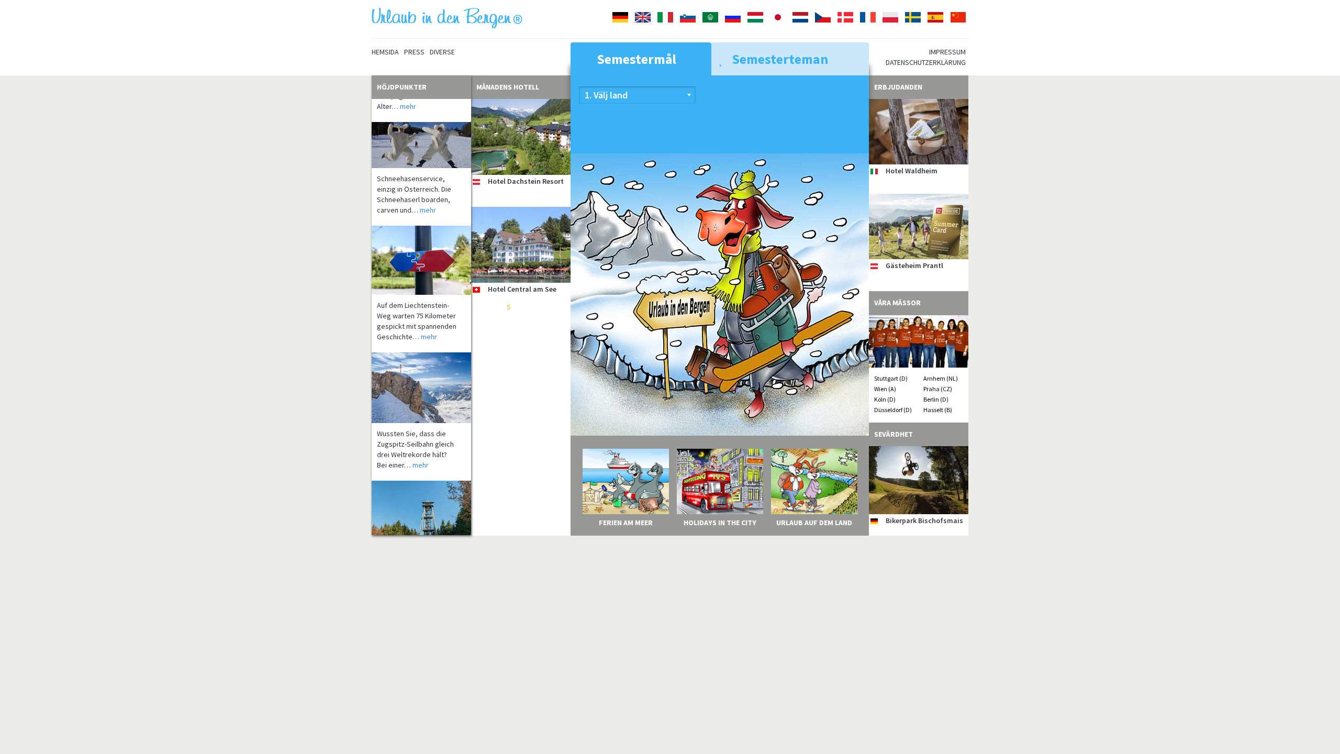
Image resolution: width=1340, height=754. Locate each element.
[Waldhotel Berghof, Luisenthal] (521, 460)
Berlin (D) (935, 399)
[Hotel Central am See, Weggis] (521, 245)
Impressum (947, 52)
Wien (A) (885, 389)
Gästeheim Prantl (914, 265)
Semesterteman (778, 59)
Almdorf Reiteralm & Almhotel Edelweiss (521, 400)
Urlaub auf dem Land (814, 522)
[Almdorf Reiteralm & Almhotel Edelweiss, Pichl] (521, 353)
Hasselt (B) (937, 410)
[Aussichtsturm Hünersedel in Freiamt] (421, 499)
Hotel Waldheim (911, 170)
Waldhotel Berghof (518, 504)
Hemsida (385, 52)
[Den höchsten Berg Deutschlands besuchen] (421, 369)
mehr (428, 191)
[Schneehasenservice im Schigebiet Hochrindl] (421, 127)
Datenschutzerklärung (926, 62)
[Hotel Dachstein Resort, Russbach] (521, 137)
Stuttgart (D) (891, 378)
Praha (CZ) (937, 389)
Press (414, 52)
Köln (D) (885, 399)
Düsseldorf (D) (893, 410)
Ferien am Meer (626, 522)
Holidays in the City (720, 522)
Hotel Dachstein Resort (526, 181)
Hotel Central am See (522, 289)
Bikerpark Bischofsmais (924, 520)
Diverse (442, 52)
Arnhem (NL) (940, 378)
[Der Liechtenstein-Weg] (421, 241)
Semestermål (635, 59)
